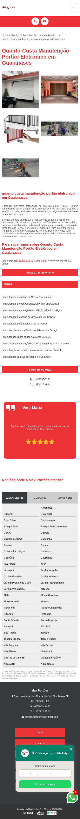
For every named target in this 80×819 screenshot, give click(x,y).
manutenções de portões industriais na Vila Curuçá (30, 330)
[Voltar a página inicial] (8, 8)
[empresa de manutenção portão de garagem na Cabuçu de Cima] (20, 128)
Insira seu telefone (45, 766)
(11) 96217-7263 (41, 384)
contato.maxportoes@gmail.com (41, 717)
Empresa (40, 743)
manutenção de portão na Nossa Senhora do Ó (28, 297)
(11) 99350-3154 (23, 261)
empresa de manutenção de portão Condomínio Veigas (32, 310)
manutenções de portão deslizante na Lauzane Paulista (32, 350)
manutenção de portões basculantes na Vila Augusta (31, 303)
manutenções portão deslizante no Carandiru (27, 357)
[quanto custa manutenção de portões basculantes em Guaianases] (59, 128)
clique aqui (41, 261)
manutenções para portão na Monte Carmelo (27, 337)
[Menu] (74, 8)
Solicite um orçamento (40, 272)
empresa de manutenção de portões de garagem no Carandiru (36, 343)
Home (40, 732)
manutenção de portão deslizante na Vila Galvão (29, 317)
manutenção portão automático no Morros (25, 323)
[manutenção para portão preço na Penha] (20, 89)
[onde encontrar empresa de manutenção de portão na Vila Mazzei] (59, 89)
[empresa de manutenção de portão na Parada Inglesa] (20, 168)
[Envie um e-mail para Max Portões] (45, 21)
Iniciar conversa (45, 784)
